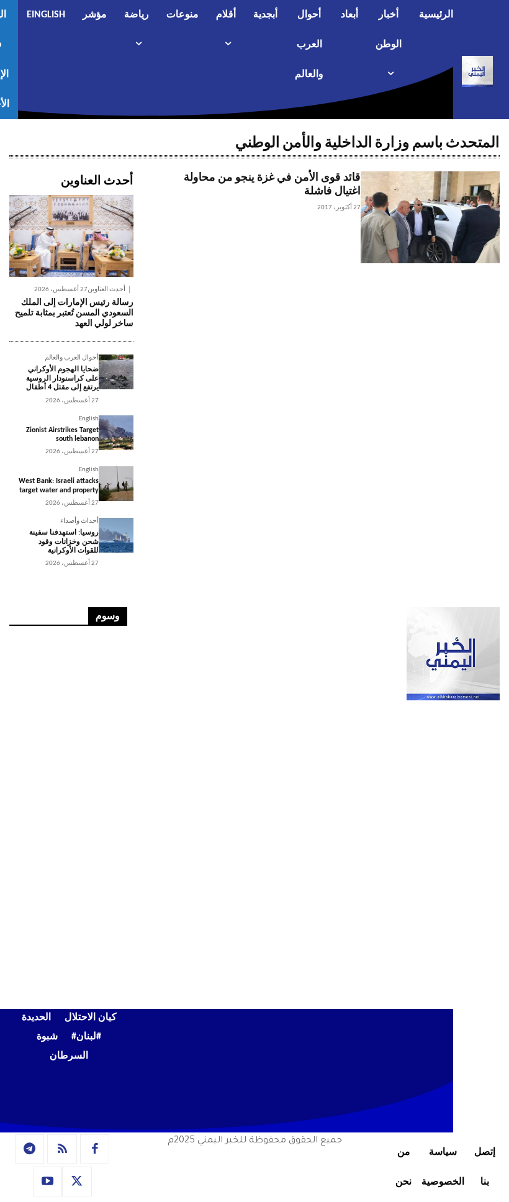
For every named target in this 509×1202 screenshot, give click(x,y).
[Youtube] (48, 1181)
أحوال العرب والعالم (72, 358)
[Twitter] (77, 1181)
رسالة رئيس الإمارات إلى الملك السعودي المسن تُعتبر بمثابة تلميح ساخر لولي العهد (74, 313)
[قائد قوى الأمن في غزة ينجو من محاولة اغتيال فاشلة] (430, 217)
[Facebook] (95, 1149)
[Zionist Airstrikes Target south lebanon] (116, 432)
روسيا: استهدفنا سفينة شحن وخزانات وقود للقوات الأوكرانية (64, 541)
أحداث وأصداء (79, 521)
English (89, 418)
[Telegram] (30, 1149)
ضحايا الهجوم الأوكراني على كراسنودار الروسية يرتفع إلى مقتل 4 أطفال (62, 378)
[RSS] (62, 1149)
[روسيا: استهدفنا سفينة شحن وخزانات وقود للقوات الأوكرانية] (116, 535)
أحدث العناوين (106, 289)
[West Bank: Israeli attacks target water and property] (116, 483)
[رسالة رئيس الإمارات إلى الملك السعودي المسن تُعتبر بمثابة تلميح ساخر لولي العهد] (71, 236)
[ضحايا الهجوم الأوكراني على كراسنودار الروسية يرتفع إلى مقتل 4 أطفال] (116, 372)
